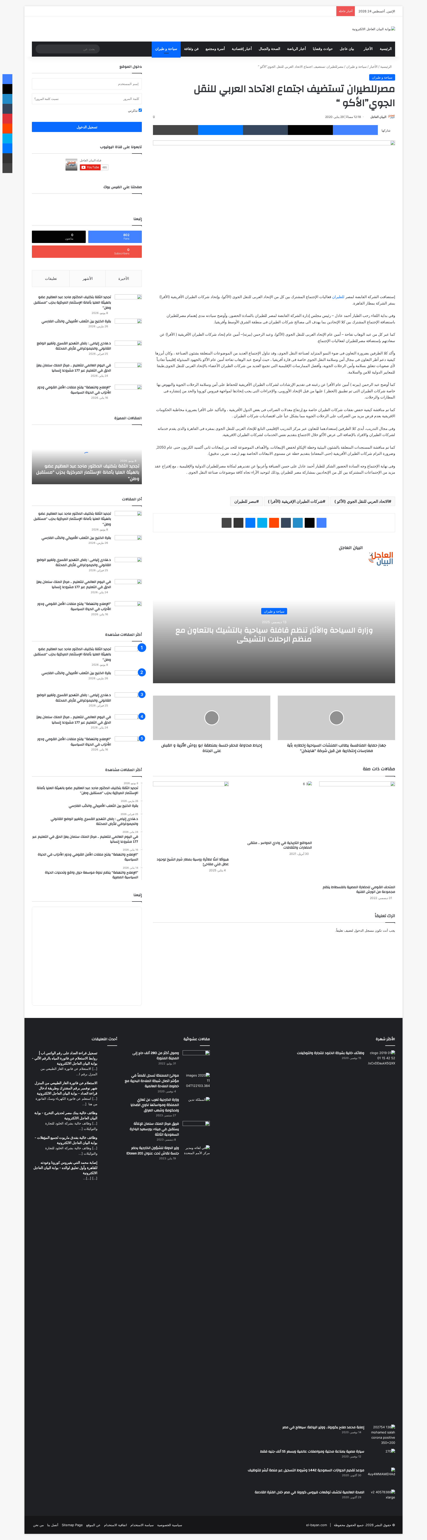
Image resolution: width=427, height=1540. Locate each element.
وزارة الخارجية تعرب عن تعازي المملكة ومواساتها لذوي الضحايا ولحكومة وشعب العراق (154, 1105)
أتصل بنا (52, 1525)
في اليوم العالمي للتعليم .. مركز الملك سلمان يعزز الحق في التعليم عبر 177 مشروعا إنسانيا (73, 368)
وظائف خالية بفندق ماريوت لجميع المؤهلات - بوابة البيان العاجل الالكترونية (66, 1140)
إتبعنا (137, 895)
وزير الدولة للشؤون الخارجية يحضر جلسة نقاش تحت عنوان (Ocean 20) (153, 1151)
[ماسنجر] (220, 130)
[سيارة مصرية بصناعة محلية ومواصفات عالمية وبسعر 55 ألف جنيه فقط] (381, 1456)
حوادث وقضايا (323, 49)
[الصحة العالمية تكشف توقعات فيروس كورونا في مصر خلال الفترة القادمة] (381, 1498)
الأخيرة (123, 278)
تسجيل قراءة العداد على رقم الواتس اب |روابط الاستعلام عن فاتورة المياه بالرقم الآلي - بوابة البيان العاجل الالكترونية (64, 1058)
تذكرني (133, 110)
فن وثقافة (191, 49)
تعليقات (51, 278)
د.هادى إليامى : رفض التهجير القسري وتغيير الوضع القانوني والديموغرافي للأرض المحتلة (74, 346)
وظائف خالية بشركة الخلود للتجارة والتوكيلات (330, 1053)
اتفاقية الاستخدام (115, 1525)
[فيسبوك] (355, 130)
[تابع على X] (368, 117)
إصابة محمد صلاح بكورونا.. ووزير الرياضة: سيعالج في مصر (323, 1427)
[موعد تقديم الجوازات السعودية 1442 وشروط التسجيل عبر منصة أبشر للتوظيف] (381, 1477)
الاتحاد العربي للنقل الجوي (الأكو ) (361, 501)
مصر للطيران (245, 501)
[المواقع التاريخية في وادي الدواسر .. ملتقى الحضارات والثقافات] (274, 809)
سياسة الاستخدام (142, 1525)
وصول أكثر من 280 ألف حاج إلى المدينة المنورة (155, 1056)
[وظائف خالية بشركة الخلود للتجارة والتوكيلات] (381, 1235)
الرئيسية (386, 49)
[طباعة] (175, 130)
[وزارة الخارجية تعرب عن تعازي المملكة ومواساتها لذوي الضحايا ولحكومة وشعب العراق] (196, 1106)
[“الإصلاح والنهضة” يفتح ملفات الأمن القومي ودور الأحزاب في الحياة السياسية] (128, 394)
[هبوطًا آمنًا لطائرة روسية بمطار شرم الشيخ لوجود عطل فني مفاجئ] (191, 818)
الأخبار (368, 49)
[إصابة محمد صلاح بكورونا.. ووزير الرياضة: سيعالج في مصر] (381, 1435)
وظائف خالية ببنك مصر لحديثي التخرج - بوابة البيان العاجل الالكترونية (65, 1115)
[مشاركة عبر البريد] (238, 523)
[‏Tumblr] (265, 130)
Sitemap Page (72, 1525)
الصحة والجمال (269, 49)
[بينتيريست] (7, 119)
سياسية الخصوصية (169, 1525)
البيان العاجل (378, 117)
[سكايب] (262, 523)
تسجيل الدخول (87, 127)
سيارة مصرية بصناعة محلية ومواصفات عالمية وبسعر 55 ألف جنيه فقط (312, 1451)
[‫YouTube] (348, 556)
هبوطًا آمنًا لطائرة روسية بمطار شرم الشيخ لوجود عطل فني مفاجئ (193, 861)
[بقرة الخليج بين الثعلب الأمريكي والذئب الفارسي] (128, 328)
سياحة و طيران (166, 49)
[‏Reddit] (274, 523)
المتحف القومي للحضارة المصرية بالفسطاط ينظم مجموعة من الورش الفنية (359, 889)
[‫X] (310, 130)
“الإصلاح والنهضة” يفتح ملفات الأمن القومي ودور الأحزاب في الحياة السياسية (74, 390)
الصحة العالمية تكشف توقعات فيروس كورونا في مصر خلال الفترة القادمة (309, 1492)
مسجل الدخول (364, 930)
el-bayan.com (316, 1525)
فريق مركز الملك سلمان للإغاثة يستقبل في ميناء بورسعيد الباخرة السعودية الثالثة (154, 1129)
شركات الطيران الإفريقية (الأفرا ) (295, 501)
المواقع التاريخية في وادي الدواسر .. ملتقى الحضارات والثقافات (279, 845)
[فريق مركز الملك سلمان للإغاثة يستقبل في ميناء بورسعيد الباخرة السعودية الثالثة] (196, 1130)
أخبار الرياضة (296, 49)
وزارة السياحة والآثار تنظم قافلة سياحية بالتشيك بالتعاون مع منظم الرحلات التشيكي (274, 634)
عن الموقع (93, 1525)
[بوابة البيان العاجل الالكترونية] (373, 29)
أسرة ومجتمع (215, 49)
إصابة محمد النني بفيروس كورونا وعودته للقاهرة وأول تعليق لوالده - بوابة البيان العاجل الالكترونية (65, 1167)
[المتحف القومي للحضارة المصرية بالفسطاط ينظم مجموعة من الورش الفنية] (357, 831)
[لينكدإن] (298, 523)
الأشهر (88, 278)
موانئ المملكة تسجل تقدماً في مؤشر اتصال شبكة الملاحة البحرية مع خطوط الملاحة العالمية (152, 1080)
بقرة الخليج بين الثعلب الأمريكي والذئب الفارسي (76, 321)
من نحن (38, 1525)
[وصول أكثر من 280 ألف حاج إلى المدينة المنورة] (196, 1059)
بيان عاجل (347, 49)
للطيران (338, 296)
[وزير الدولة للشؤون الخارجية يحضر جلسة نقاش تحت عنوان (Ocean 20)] (196, 1155)
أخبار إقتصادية (242, 49)
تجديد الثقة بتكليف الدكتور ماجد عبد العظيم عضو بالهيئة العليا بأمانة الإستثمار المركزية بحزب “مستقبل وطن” (72, 302)
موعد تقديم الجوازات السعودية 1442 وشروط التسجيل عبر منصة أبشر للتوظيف (306, 1470)
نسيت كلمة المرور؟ (46, 99)
